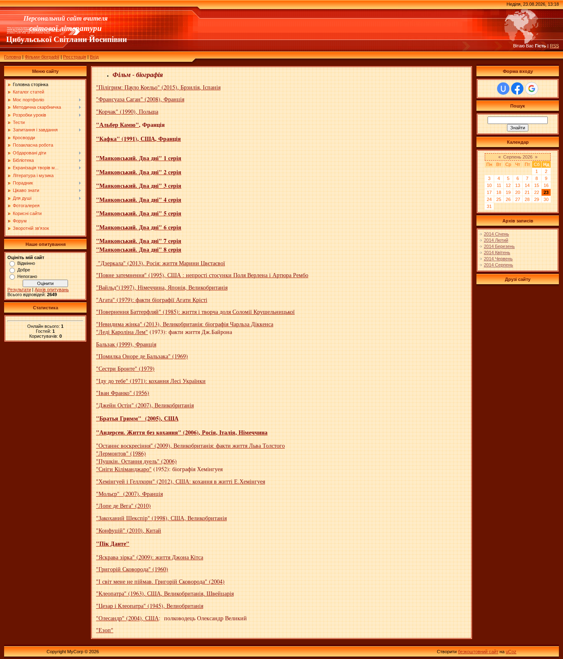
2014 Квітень (497, 252)
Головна (12, 56)
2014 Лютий (496, 240)
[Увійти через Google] (531, 88)
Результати (19, 289)
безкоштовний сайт (478, 651)
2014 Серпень (498, 264)
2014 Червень (498, 258)
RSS (554, 45)
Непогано (27, 276)
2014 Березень (499, 246)
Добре (23, 269)
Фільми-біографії (42, 56)
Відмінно (26, 263)
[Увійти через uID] (503, 88)
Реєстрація (74, 56)
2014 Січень (496, 233)
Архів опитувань (52, 289)
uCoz (511, 651)
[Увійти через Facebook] (517, 88)
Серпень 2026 (518, 156)
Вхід (94, 56)
